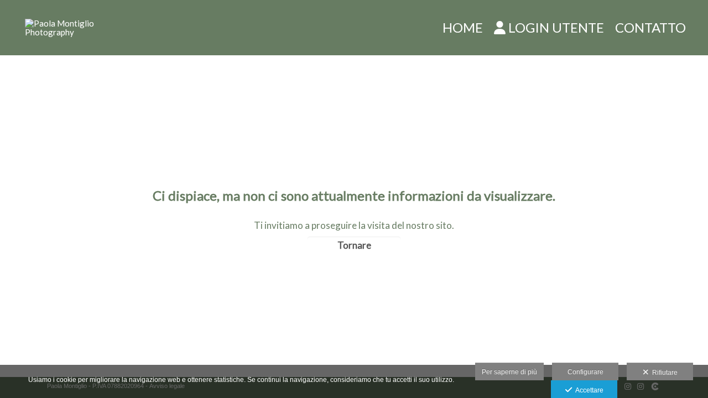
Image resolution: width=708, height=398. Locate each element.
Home (462, 27)
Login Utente (556, 27)
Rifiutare (663, 372)
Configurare (585, 372)
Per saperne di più (509, 372)
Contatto (650, 27)
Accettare (587, 390)
